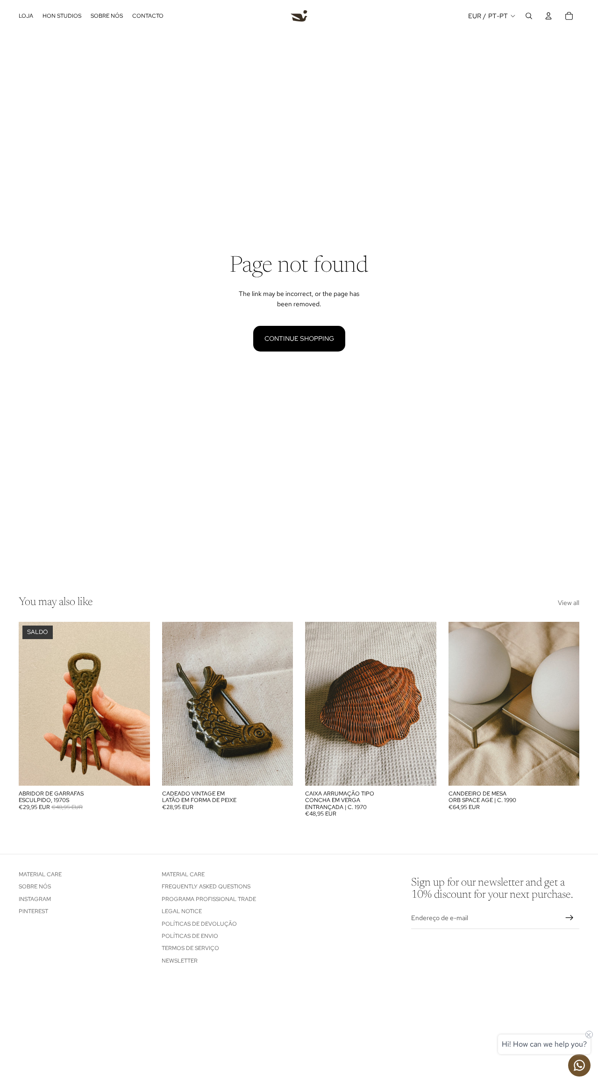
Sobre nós (35, 886)
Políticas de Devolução (199, 923)
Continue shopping (299, 338)
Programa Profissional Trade (209, 898)
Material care (40, 874)
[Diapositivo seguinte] (136, 703)
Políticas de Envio (190, 936)
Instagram (35, 898)
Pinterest (33, 911)
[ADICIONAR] (135, 771)
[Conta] (548, 16)
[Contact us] (579, 1065)
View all (568, 602)
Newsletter (180, 960)
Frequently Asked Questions (206, 886)
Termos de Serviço (190, 948)
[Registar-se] (569, 918)
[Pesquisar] (529, 16)
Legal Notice (182, 911)
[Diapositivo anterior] (33, 703)
